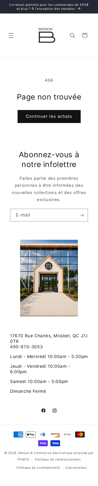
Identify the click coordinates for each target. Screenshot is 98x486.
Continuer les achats (49, 116)
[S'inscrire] (82, 215)
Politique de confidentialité (38, 468)
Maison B (25, 453)
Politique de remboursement (58, 459)
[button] (11, 35)
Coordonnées (76, 468)
